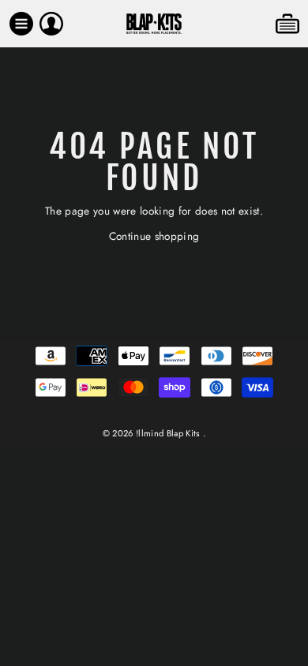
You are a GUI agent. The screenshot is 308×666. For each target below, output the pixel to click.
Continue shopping (154, 236)
